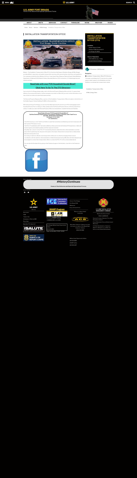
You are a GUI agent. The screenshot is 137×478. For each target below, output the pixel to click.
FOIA (24, 214)
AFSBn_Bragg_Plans (91, 92)
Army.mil (34, 209)
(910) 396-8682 (80, 230)
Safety (101, 220)
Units (40, 23)
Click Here (56, 117)
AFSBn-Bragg (43, 27)
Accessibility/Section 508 (29, 219)
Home (26, 27)
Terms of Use (26, 217)
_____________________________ (79, 198)
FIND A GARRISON (103, 216)
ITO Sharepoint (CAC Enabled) (96, 69)
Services (52, 23)
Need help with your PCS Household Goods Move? (53, 84)
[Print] (24, 192)
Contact (63, 23)
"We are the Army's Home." (80, 211)
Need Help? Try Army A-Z (29, 224)
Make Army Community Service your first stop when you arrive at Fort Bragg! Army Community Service (80, 226)
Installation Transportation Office (94, 89)
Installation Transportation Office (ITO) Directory (99, 76)
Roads (110, 23)
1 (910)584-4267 (51, 220)
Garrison (36, 27)
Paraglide (75, 23)
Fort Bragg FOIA (74, 203)
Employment (26, 212)
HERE (59, 220)
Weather (98, 23)
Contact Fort (73, 201)
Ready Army (26, 221)
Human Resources (97, 222)
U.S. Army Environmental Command (101, 226)
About (29, 23)
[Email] (28, 192)
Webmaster (72, 205)
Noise (87, 23)
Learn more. (80, 213)
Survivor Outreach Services (99, 218)
